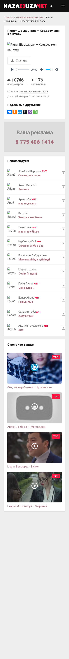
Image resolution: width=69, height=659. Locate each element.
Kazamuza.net (25, 6)
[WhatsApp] (35, 112)
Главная (8, 17)
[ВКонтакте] (9, 112)
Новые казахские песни (29, 17)
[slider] (22, 69)
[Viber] (30, 112)
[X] (25, 112)
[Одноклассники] (15, 112)
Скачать (21, 60)
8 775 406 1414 (34, 142)
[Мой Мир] (20, 112)
